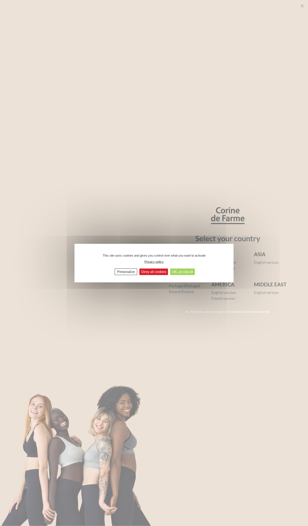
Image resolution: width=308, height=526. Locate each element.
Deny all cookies (153, 271)
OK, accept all (182, 271)
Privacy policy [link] (154, 262)
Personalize (126, 271)
